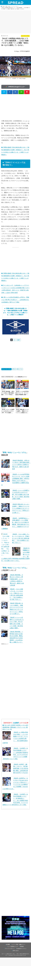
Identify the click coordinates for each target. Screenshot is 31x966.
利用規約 (22, 946)
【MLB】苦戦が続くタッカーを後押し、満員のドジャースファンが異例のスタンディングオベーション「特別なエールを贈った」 (20, 508)
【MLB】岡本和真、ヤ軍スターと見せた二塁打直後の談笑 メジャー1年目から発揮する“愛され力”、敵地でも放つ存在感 (21, 465)
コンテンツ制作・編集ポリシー (18, 944)
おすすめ (20, 369)
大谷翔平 (16, 723)
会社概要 (8, 944)
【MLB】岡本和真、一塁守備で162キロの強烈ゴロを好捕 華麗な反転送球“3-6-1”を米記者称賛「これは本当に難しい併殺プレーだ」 (16, 637)
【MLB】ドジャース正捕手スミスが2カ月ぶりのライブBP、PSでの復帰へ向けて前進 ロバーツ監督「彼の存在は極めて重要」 (20, 494)
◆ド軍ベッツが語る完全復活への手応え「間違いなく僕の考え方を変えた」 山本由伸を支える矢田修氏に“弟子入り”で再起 (15, 299)
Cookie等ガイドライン (21, 948)
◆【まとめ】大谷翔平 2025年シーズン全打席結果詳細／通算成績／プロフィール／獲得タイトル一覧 (15, 727)
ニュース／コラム (7, 369)
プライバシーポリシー (10, 948)
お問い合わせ (16, 950)
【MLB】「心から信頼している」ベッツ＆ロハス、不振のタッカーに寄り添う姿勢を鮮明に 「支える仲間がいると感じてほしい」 (20, 538)
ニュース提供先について (12, 946)
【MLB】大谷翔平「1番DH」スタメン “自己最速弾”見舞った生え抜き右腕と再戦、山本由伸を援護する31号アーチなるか (20, 768)
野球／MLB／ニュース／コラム (14, 452)
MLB (15, 369)
